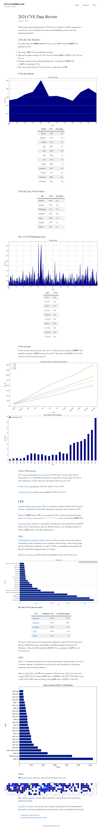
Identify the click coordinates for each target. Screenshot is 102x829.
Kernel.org (35, 623)
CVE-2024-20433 (24, 523)
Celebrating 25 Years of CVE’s (30, 815)
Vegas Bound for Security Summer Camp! (34, 817)
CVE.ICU (21, 806)
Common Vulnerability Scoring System (36, 475)
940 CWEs (29, 673)
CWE (20, 661)
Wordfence (35, 627)
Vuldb (34, 631)
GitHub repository (28, 798)
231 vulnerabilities (32, 486)
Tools (94, 5)
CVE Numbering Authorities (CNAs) (31, 540)
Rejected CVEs (26, 777)
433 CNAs (29, 555)
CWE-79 (68, 673)
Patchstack (35, 618)
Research (86, 5)
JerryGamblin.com (14, 4)
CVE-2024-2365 (24, 492)
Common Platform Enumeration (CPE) (32, 506)
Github (34, 636)
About (77, 5)
